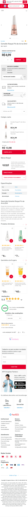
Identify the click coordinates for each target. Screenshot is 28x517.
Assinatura (17, 431)
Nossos (17, 419)
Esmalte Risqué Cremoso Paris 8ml (17, 133)
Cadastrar (14, 366)
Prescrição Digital (19, 429)
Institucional (5, 419)
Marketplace (4, 447)
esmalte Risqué (8, 172)
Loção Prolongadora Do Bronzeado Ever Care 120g (7, 284)
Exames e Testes (19, 425)
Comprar (18, 59)
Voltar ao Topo (13, 475)
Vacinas (17, 423)
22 (4, 291)
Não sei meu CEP (11, 107)
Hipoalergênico (18, 193)
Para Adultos (18, 190)
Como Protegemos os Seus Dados (20, 444)
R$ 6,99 (14, 128)
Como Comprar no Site (6, 437)
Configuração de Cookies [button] (21, 447)
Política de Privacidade (20, 438)
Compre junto (8, 152)
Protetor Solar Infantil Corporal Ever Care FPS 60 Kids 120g (20, 284)
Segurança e (19, 435)
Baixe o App (25, 2)
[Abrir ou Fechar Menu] (2, 6)
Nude (16, 187)
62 (17, 291)
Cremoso (17, 196)
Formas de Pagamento (6, 439)
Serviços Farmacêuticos (20, 427)
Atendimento (5, 434)
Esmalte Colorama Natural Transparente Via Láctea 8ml (7, 249)
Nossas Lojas (4, 427)
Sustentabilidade (5, 429)
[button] (14, 25)
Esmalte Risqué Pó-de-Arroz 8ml (18, 123)
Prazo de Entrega (5, 441)
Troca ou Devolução (5, 445)
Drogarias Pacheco (7, 52)
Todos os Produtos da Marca (12, 177)
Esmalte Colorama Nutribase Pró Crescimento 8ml (19, 249)
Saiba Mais (9, 72)
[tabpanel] (14, 25)
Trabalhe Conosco (5, 423)
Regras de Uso (10, 90)
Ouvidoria (3, 425)
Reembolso (3, 443)
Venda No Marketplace (6, 421)
